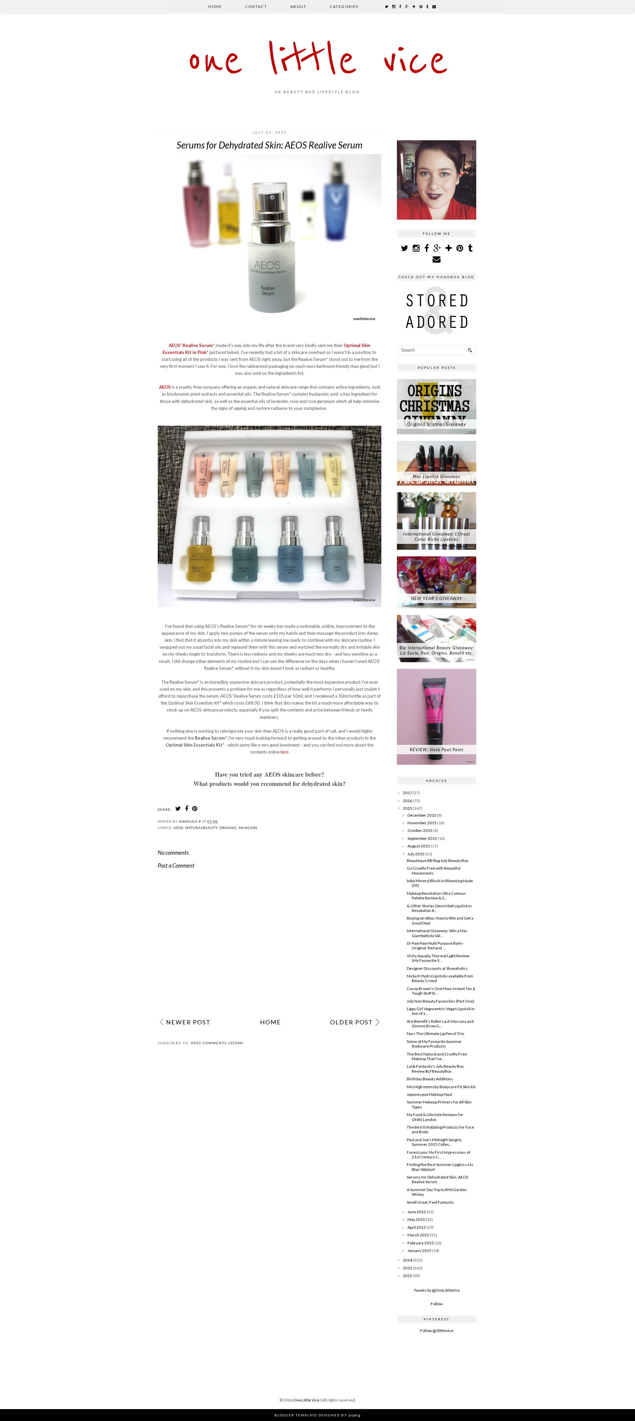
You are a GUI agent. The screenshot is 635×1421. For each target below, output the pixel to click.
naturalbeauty (201, 828)
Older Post (351, 1022)
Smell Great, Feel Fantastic (430, 1202)
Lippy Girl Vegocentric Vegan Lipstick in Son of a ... (441, 1011)
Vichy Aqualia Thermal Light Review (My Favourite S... (438, 958)
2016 (407, 800)
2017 (407, 792)
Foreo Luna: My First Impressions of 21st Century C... (438, 1154)
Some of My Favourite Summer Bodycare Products (434, 1044)
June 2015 (416, 1211)
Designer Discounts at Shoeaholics (437, 968)
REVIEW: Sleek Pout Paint (436, 749)
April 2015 (416, 1227)
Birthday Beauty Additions (430, 1078)
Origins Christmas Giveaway (436, 424)
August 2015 (418, 845)
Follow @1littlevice (436, 1330)
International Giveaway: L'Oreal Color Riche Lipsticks (436, 536)
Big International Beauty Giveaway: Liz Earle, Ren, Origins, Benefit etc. (437, 650)
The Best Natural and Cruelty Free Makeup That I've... (437, 1056)
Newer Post (188, 1022)
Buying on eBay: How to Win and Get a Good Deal (440, 920)
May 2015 (416, 1219)
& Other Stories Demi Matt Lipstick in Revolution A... (439, 908)
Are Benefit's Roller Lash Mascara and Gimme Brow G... (440, 1023)
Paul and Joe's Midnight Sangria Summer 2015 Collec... (434, 1142)
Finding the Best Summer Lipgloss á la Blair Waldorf (440, 1167)
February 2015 (420, 1242)
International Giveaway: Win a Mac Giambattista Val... (437, 933)
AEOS (165, 387)
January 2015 (419, 1250)
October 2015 (419, 830)
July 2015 (415, 853)
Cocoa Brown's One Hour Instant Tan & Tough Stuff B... (441, 991)
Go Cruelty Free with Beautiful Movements (433, 870)
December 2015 (421, 815)
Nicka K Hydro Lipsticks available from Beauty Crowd (440, 978)
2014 (407, 1260)
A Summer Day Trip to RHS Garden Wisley (437, 1192)
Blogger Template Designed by (317, 1415)
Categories (344, 6)
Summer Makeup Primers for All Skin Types (439, 1104)
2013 (407, 1268)
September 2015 (422, 838)
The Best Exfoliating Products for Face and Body (440, 1129)
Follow (437, 1303)
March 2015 (418, 1234)
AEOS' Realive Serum (191, 345)
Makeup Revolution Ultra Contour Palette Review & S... (436, 895)
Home (215, 6)
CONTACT (256, 6)
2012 (407, 1275)
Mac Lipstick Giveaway (436, 476)
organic (228, 828)
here (284, 751)
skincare (248, 828)
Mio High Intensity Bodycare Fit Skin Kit (441, 1086)
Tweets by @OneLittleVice (437, 1290)
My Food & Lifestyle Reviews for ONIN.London (435, 1117)
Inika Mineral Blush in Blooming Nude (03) (440, 883)
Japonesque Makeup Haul (429, 1094)
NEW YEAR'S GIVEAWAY (436, 598)
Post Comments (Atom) (217, 1043)
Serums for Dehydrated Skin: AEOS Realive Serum (437, 1179)
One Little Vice (317, 61)
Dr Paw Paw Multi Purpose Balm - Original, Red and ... (435, 945)
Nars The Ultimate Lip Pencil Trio (435, 1033)
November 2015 (422, 822)
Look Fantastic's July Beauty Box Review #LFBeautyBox (435, 1068)
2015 (407, 808)
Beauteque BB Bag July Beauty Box (437, 860)
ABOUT (298, 6)
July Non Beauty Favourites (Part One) (440, 1001)
